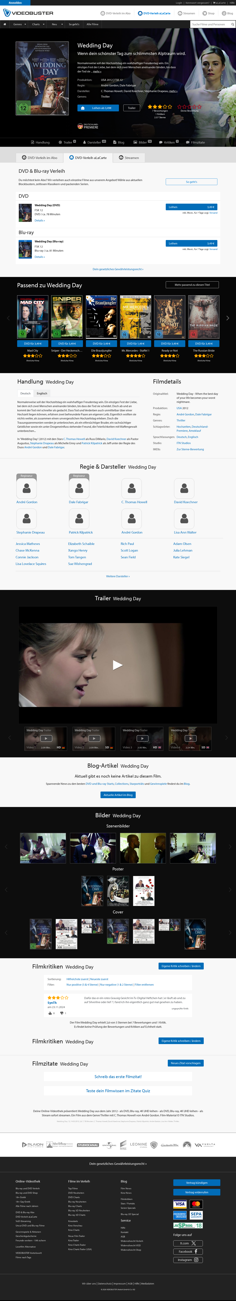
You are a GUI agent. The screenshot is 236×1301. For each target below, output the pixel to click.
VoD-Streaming (23, 1221)
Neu (54, 24)
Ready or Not (170, 350)
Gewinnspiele (158, 783)
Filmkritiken (126, 1199)
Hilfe (123, 1227)
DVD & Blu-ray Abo (25, 1212)
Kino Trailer (73, 1240)
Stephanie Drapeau (156, 91)
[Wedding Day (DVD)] (25, 213)
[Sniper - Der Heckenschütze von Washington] (66, 317)
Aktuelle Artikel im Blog (118, 795)
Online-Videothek (28, 1181)
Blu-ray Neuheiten (77, 1201)
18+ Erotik (21, 1197)
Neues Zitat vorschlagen (186, 1063)
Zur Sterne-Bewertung (190, 449)
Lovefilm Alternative (26, 1246)
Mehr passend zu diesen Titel (192, 285)
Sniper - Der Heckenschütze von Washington (67, 350)
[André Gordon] (132, 519)
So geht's (74, 24)
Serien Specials (128, 1207)
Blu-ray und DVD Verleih (28, 1188)
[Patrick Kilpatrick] (79, 519)
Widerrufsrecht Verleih (132, 1240)
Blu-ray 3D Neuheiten (79, 1210)
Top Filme (73, 1188)
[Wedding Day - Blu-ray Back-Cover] (144, 934)
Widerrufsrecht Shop (131, 1249)
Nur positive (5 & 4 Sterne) (82, 984)
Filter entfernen (144, 984)
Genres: (81, 96)
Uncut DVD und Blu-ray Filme (30, 1225)
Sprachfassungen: (164, 437)
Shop (211, 13)
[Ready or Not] (169, 317)
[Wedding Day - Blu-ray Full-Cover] (170, 934)
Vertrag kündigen (197, 1182)
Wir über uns (89, 1283)
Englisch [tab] (42, 393)
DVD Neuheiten (76, 1192)
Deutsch (182, 437)
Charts (36, 24)
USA (103, 80)
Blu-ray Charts (75, 1206)
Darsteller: (83, 91)
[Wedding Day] (42, 78)
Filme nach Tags (23, 1257)
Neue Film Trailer (76, 1235)
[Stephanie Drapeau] (26, 519)
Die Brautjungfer (101, 350)
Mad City (32, 350)
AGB (123, 1236)
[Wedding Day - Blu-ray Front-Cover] (118, 934)
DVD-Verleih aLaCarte (156, 13)
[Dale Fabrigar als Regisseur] (79, 488)
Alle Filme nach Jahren (27, 1206)
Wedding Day (39, 730)
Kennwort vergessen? (197, 2)
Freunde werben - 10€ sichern (31, 1240)
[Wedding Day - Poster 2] (118, 891)
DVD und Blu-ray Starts (100, 783)
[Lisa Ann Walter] (184, 519)
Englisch (193, 437)
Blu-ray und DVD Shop (27, 1192)
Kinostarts (73, 1221)
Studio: (157, 443)
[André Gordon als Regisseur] (26, 488)
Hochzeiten (184, 426)
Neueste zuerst (99, 979)
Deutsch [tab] (25, 393)
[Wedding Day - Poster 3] (144, 891)
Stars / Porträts (128, 1203)
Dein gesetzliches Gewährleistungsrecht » (118, 269)
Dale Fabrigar (128, 85)
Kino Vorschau (75, 1225)
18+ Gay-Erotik (23, 1201)
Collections (122, 783)
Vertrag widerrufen (196, 1192)
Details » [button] (40, 220)
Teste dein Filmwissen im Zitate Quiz (118, 1090)
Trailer (132, 108)
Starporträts (137, 783)
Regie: (81, 85)
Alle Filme (92, 24)
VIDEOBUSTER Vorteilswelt (29, 1252)
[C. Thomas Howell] (132, 488)
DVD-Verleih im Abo (118, 13)
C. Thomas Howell (112, 91)
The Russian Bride (204, 350)
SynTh (52, 1003)
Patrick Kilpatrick (92, 443)
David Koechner (133, 91)
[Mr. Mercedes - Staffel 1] (135, 317)
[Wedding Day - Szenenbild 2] (93, 848)
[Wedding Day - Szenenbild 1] (43, 848)
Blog (230, 13)
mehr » (97, 71)
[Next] (227, 318)
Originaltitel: (160, 394)
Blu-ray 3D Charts (76, 1214)
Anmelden (15, 2)
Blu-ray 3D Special (130, 1214)
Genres (17, 24)
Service (126, 1220)
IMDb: (156, 449)
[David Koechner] (184, 488)
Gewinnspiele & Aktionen (28, 1231)
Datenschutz (105, 1283)
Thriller (105, 96)
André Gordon (110, 85)
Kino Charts (73, 1229)
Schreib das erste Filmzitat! (118, 1076)
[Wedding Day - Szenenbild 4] (193, 848)
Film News (126, 1188)
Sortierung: (54, 979)
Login (179, 2)
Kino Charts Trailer (77, 1244)
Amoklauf (195, 430)
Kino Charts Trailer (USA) (80, 1249)
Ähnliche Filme (32, 360)
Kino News (126, 1192)
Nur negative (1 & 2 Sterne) (116, 984)
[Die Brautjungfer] (101, 317)
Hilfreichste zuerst (77, 979)
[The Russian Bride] (203, 317)
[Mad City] (32, 317)
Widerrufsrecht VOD (131, 1245)
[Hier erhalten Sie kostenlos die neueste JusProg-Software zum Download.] (188, 1225)
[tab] (39, 158)
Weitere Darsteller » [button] (118, 576)
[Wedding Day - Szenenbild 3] (143, 848)
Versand (213, 212)
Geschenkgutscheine (26, 1235)
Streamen (189, 13)
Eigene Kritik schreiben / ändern (181, 966)
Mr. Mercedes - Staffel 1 (136, 350)
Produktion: (84, 80)
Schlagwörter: (161, 426)
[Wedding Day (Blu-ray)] (25, 249)
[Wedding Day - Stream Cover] (195, 934)
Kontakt (124, 1232)
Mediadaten (147, 1283)
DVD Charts (74, 1197)
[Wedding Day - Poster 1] (92, 891)
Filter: (51, 984)
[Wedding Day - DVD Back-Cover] (66, 934)
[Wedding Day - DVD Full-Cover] (92, 934)
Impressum (120, 1283)
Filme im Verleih (79, 1181)
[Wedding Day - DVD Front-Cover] (41, 934)
